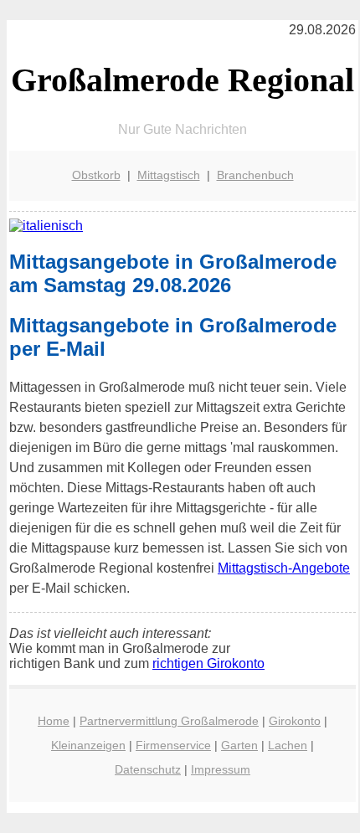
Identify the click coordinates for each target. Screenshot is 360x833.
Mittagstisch (168, 175)
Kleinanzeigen (88, 745)
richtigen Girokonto (208, 663)
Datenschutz (148, 769)
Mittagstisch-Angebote (284, 568)
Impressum (220, 769)
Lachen (287, 745)
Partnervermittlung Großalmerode (169, 721)
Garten (239, 745)
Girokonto (295, 721)
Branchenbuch (255, 175)
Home (53, 721)
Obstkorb (96, 175)
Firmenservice (173, 745)
